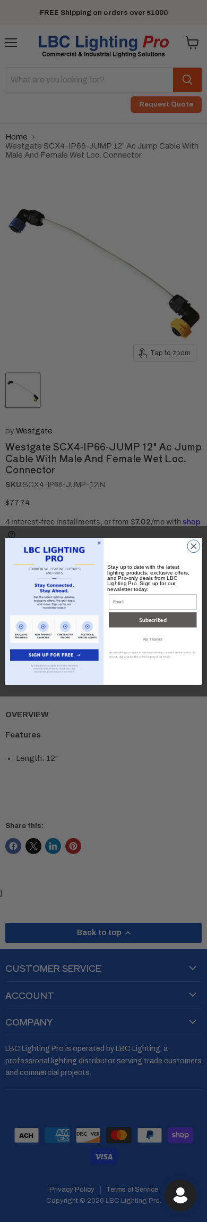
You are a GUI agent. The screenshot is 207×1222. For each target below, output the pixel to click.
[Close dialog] (193, 545)
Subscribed (152, 619)
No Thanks (152, 638)
